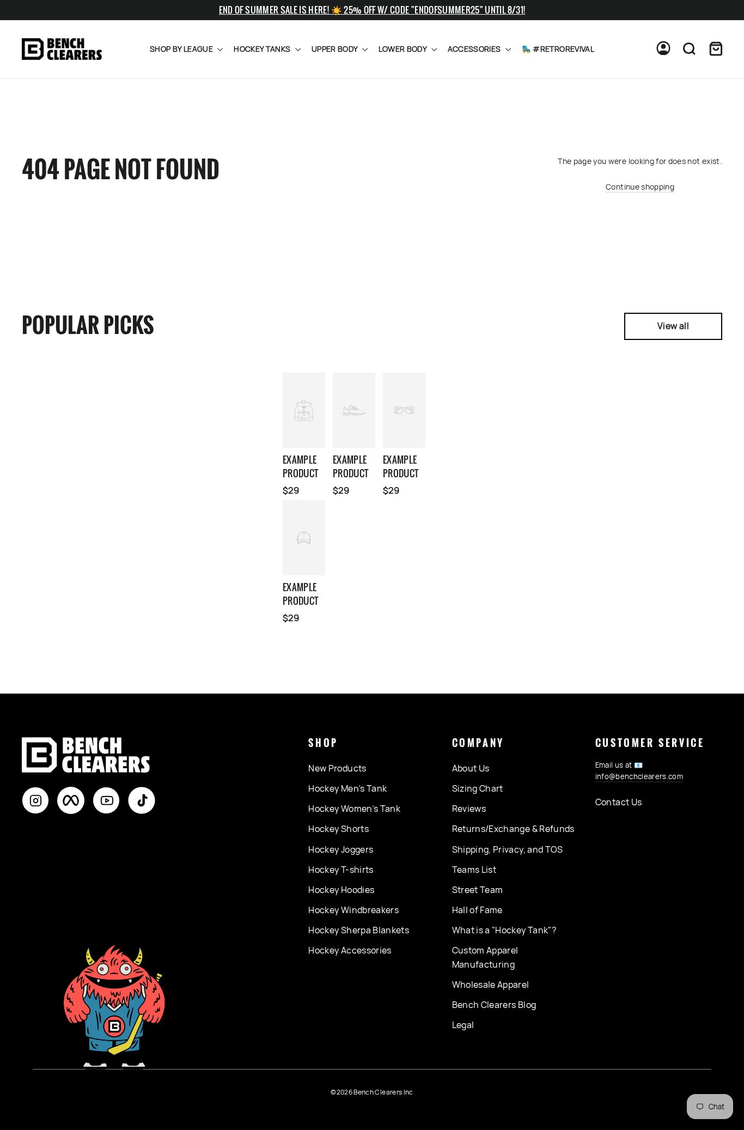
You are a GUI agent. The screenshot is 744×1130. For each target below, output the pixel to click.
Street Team (477, 890)
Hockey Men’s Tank (347, 788)
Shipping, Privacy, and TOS (507, 849)
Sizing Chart (477, 788)
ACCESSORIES (475, 49)
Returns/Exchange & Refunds (513, 829)
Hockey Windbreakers (353, 910)
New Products (337, 768)
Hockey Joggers (340, 849)
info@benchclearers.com (639, 776)
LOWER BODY (404, 49)
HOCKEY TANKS (263, 49)
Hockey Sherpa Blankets (358, 930)
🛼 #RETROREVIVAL (558, 49)
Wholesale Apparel (490, 985)
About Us (471, 768)
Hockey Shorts (338, 829)
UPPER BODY (335, 49)
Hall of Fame (477, 910)
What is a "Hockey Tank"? (504, 930)
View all (673, 326)
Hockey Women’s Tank (354, 809)
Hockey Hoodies (341, 890)
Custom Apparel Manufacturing (485, 957)
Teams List (474, 870)
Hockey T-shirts (340, 870)
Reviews (469, 809)
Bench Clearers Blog (494, 1005)
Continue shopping (640, 186)
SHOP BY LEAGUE (182, 49)
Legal (463, 1025)
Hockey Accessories (349, 950)
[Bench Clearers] (62, 49)
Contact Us (618, 802)
